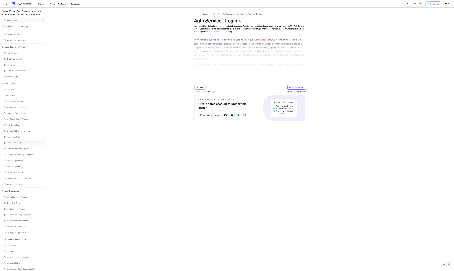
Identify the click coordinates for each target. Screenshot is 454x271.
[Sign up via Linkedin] (238, 115)
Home (196, 14)
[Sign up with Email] (244, 115)
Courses (206, 14)
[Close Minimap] (45, 16)
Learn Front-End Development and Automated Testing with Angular (22, 12)
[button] (22, 47)
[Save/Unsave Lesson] (240, 21)
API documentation (226, 64)
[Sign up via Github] (225, 115)
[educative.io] (13, 3)
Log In (446, 3)
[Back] (6, 4)
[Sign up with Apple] (232, 115)
